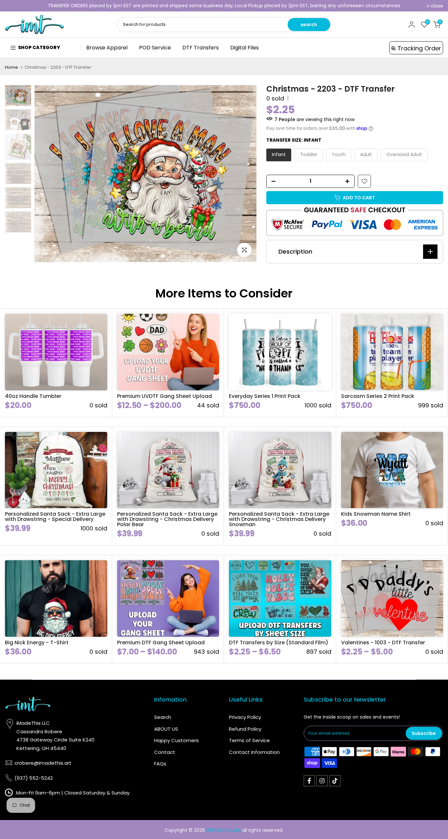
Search (162, 717)
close (14, 6)
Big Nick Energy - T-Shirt (37, 642)
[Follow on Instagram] (322, 780)
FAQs (160, 763)
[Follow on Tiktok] (334, 780)
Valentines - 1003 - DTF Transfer (383, 642)
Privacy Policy (245, 717)
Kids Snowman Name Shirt (376, 514)
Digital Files (244, 47)
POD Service (155, 47)
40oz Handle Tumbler (33, 396)
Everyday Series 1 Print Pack (264, 396)
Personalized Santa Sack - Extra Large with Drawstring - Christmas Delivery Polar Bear (167, 519)
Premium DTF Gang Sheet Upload (161, 642)
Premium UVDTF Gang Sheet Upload (164, 396)
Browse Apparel (107, 47)
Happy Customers (176, 740)
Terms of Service (249, 740)
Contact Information (254, 752)
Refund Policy (245, 728)
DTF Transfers (200, 47)
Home (11, 67)
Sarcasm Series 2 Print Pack (377, 396)
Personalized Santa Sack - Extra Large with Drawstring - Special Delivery (55, 516)
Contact (164, 752)
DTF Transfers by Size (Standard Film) (278, 642)
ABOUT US (166, 728)
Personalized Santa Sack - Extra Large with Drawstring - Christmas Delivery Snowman (279, 519)
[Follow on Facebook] (309, 780)
